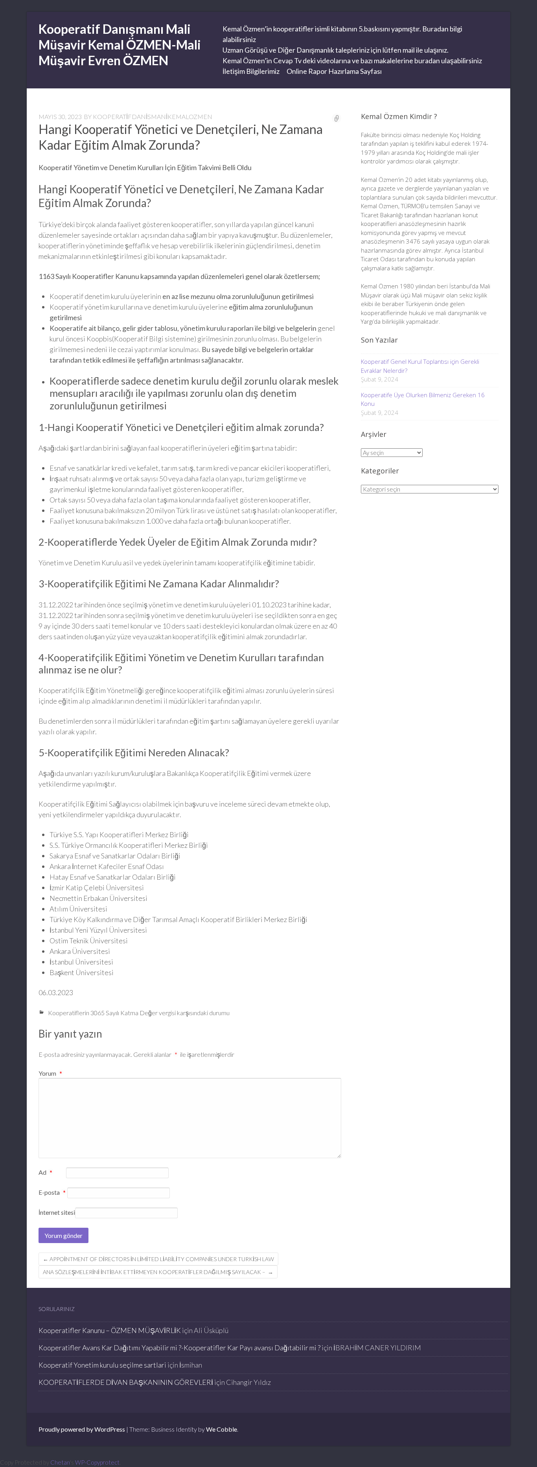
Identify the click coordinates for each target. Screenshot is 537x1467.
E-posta (52, 1192)
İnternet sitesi (57, 1212)
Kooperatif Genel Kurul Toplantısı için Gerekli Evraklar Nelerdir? (420, 366)
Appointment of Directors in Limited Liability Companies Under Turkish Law (158, 1259)
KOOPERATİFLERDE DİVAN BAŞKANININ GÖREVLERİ (126, 1382)
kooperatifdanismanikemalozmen (152, 116)
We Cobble (221, 1429)
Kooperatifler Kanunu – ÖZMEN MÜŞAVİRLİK (110, 1330)
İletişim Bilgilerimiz (251, 71)
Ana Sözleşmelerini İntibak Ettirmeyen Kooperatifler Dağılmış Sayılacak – (158, 1272)
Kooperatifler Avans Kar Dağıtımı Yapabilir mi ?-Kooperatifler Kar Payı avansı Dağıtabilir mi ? (179, 1347)
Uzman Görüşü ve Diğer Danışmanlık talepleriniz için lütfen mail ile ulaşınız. (336, 50)
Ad (45, 1172)
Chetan (60, 1462)
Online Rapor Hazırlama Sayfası (334, 71)
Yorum (50, 1073)
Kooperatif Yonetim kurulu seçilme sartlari (102, 1365)
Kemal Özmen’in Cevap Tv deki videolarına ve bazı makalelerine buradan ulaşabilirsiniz (352, 60)
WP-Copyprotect (97, 1462)
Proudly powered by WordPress (82, 1429)
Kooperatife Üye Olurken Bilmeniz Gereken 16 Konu (423, 399)
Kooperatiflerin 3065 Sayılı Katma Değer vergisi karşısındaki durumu (139, 1012)
